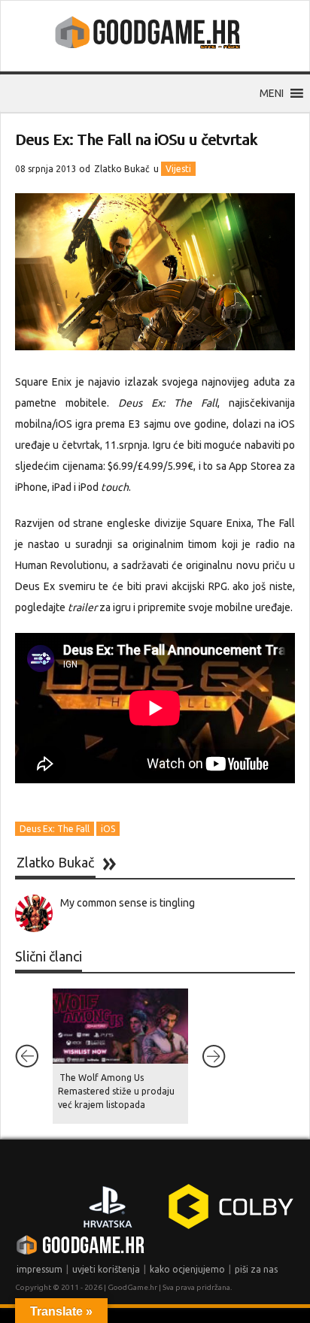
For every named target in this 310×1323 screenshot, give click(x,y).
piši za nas (256, 1269)
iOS (108, 829)
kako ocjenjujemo (187, 1269)
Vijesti (178, 169)
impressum (39, 1269)
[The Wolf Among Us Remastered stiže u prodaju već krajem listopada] (120, 1026)
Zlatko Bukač (122, 169)
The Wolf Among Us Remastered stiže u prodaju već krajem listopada (116, 1091)
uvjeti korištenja (106, 1269)
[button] (272, 93)
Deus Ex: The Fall (55, 829)
